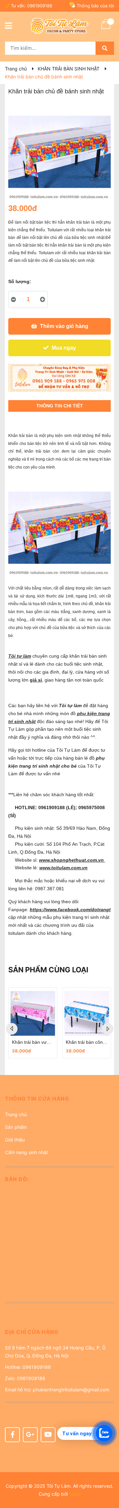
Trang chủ (16, 1114)
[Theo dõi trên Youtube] (48, 1434)
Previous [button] (12, 1029)
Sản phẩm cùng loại (48, 969)
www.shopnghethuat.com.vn (72, 860)
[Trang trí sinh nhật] (59, 378)
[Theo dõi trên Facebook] (12, 1434)
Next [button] (107, 1029)
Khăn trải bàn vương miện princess (48, 1042)
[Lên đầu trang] (107, 1476)
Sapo (74, 1494)
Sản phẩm (16, 1127)
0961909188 (39, 5)
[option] (32, 1022)
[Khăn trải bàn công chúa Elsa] (86, 1013)
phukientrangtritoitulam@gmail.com (71, 1389)
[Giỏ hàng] (106, 28)
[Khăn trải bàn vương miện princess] (33, 1013)
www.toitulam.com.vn (63, 867)
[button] (59, 1101)
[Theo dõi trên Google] (30, 1434)
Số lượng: (19, 281)
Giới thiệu (15, 1139)
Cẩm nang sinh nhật (26, 1152)
